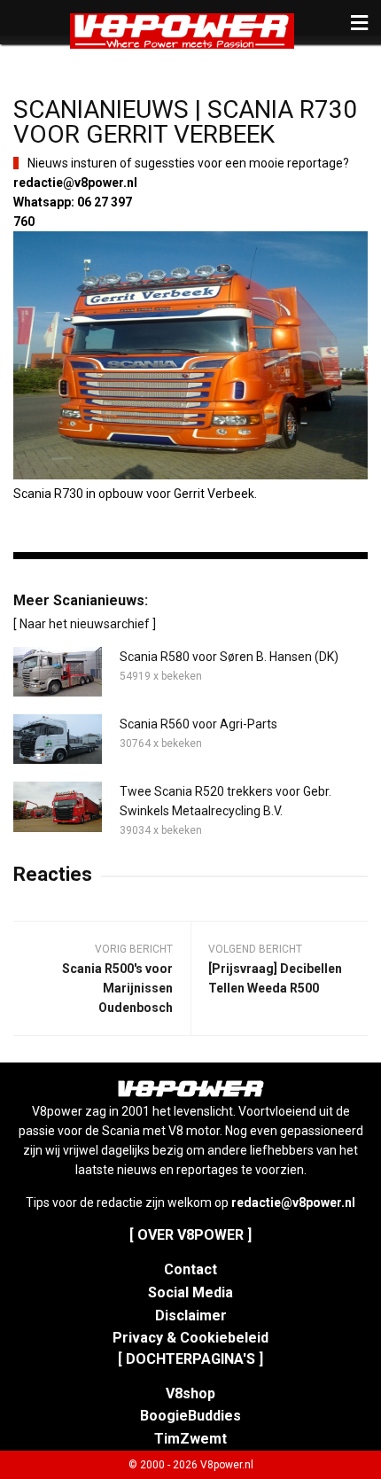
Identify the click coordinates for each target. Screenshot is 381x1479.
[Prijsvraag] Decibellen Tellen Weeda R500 (275, 978)
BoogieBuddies (190, 1415)
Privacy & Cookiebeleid (190, 1337)
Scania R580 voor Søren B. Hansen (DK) (229, 657)
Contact (190, 1269)
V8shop (190, 1393)
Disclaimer (191, 1315)
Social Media (190, 1292)
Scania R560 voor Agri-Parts (198, 724)
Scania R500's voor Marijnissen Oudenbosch (117, 988)
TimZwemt (190, 1438)
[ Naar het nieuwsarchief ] (84, 624)
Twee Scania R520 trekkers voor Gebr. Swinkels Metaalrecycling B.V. (225, 801)
